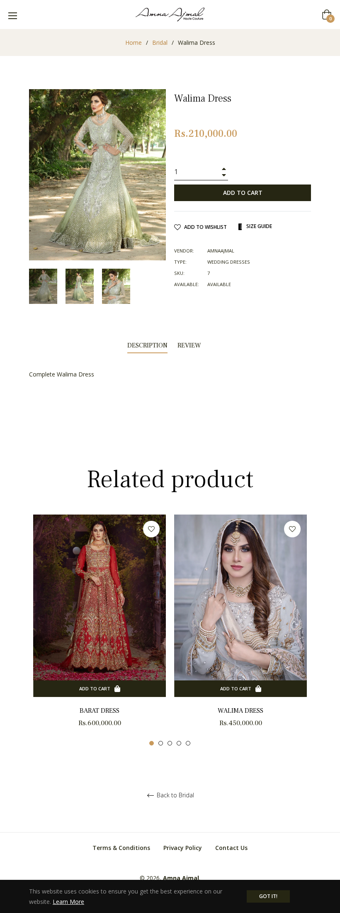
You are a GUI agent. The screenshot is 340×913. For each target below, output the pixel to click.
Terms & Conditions (121, 848)
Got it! (268, 896)
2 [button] (160, 743)
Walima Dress (240, 711)
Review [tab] (190, 345)
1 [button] (151, 743)
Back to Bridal (174, 795)
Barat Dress (99, 711)
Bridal (160, 42)
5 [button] (188, 743)
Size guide (258, 226)
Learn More (68, 902)
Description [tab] (147, 345)
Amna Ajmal (181, 878)
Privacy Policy (182, 848)
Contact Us (231, 848)
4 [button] (179, 743)
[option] (99, 630)
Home (133, 42)
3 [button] (170, 743)
